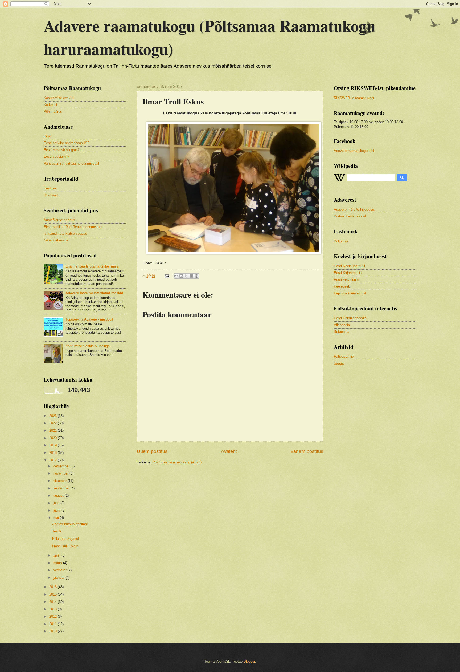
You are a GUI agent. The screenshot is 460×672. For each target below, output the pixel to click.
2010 (53, 631)
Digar (48, 136)
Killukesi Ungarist (65, 539)
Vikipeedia (342, 325)
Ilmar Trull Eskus (65, 546)
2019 (53, 445)
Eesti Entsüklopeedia (350, 318)
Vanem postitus (306, 451)
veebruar (60, 570)
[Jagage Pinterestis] (196, 276)
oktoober (60, 481)
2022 (53, 423)
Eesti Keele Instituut (349, 266)
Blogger (249, 661)
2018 (53, 453)
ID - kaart (51, 195)
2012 (53, 616)
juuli (56, 503)
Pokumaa (341, 241)
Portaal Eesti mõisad (350, 216)
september (62, 488)
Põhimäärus (53, 112)
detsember (62, 466)
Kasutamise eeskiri (58, 98)
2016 (53, 587)
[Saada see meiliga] (176, 276)
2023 (53, 416)
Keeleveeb (342, 286)
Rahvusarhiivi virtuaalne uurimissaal (71, 163)
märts (58, 563)
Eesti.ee (50, 188)
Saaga (339, 363)
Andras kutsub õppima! (70, 524)
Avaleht (229, 451)
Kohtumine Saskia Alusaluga (87, 346)
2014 (53, 602)
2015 (53, 594)
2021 (53, 430)
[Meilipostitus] (166, 276)
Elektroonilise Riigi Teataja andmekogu (73, 227)
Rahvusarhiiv (344, 356)
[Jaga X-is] (186, 276)
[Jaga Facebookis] (191, 276)
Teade (56, 531)
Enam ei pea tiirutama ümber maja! (92, 266)
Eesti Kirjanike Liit (348, 273)
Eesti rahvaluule (346, 280)
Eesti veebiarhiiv (56, 157)
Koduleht (50, 105)
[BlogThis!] (181, 276)
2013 (53, 609)
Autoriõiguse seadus (59, 220)
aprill (57, 555)
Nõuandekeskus (56, 240)
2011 (53, 624)
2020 (53, 438)
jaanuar (59, 578)
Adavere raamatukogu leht (354, 151)
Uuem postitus (152, 451)
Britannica (341, 332)
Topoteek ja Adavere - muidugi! (89, 319)
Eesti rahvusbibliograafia (62, 150)
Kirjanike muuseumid (350, 293)
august (59, 495)
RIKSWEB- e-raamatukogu (354, 98)
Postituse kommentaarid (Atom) (177, 462)
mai (56, 518)
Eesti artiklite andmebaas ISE (67, 143)
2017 (53, 460)
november (61, 473)
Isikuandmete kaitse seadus (65, 234)
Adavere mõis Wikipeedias (354, 210)
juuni (57, 510)
